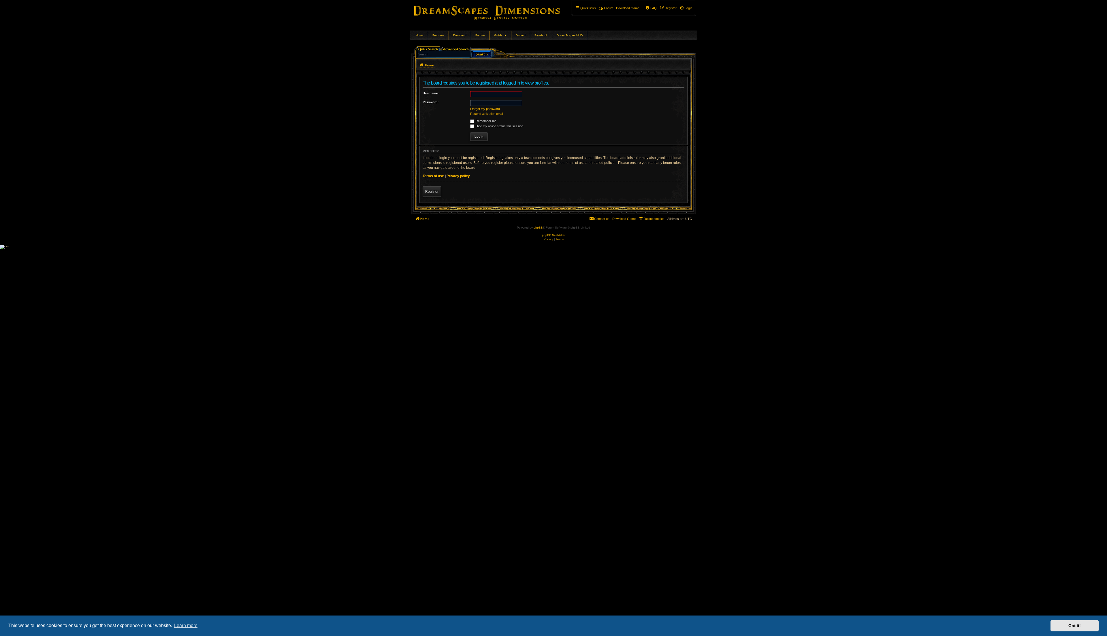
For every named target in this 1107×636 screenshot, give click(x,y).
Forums (480, 35)
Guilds (500, 35)
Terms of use (433, 176)
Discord (521, 35)
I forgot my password (485, 109)
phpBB (538, 227)
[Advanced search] (456, 48)
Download (459, 35)
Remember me (485, 121)
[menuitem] (685, 8)
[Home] (494, 11)
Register (431, 192)
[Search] (481, 53)
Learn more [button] (185, 625)
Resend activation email (486, 113)
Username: (431, 93)
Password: (431, 102)
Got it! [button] (1074, 625)
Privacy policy (458, 176)
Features (438, 35)
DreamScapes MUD (570, 35)
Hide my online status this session (499, 126)
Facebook (541, 35)
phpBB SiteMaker (553, 235)
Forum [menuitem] (608, 8)
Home (419, 35)
